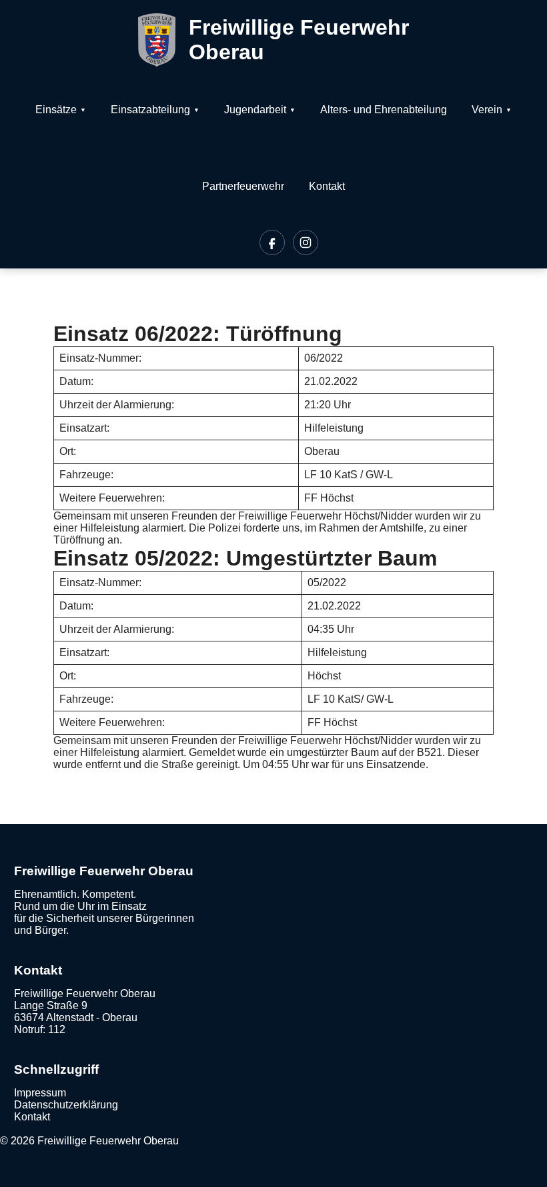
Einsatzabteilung (150, 109)
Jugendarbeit (255, 109)
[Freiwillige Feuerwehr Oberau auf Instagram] (305, 242)
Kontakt (327, 186)
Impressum (40, 1092)
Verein (487, 109)
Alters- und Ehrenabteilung (383, 109)
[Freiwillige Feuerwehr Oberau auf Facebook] (272, 242)
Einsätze (56, 109)
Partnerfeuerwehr (243, 186)
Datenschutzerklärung (66, 1104)
